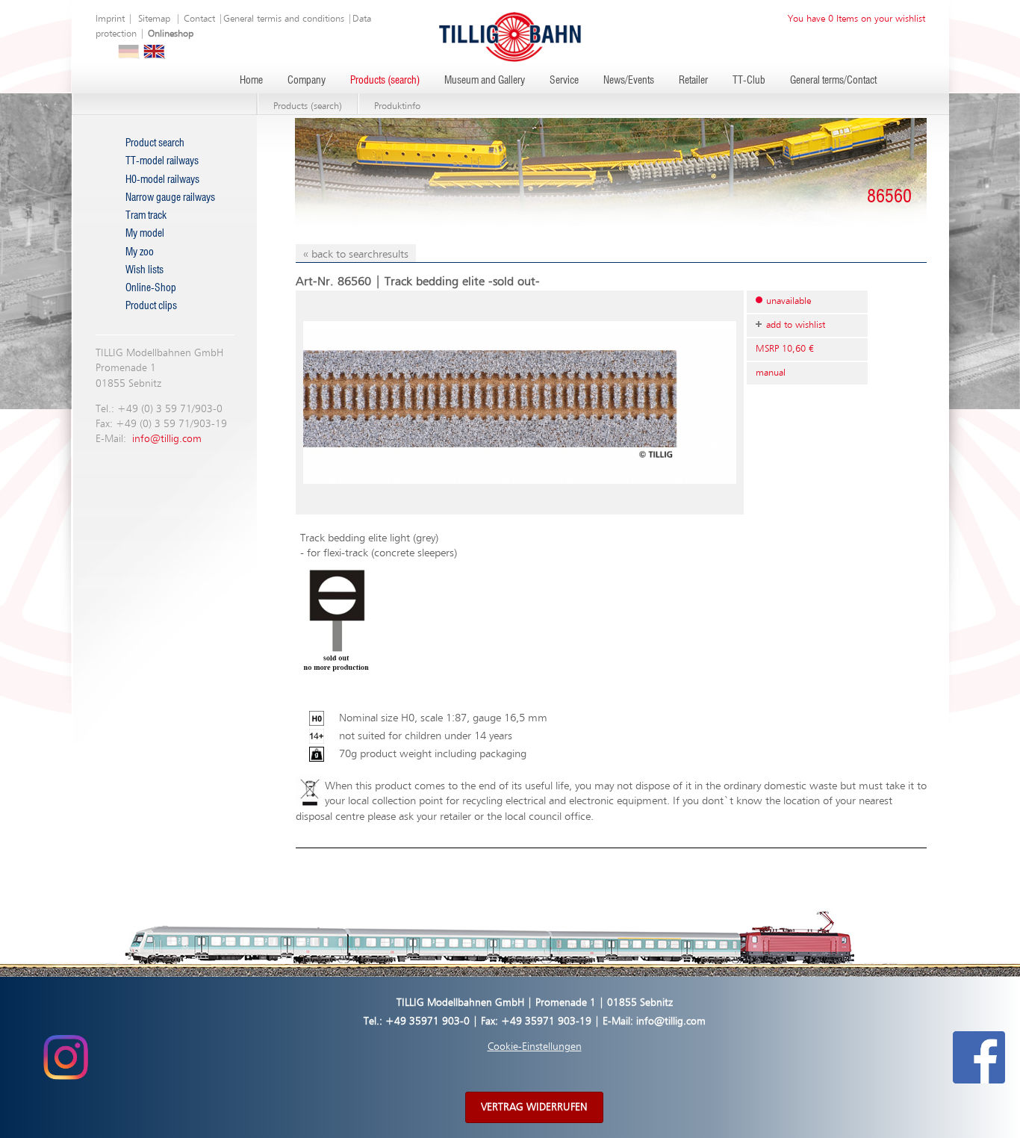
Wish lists (144, 270)
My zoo (139, 252)
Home (251, 80)
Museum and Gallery (484, 80)
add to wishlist (795, 325)
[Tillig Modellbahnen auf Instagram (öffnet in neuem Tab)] (65, 1056)
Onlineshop (170, 34)
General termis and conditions (283, 19)
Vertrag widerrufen (534, 1107)
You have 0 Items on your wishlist (856, 19)
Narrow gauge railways (170, 198)
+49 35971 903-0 (427, 1021)
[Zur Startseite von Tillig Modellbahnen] (510, 36)
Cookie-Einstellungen (535, 1047)
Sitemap (154, 19)
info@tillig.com (167, 439)
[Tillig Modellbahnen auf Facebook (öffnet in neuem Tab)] (979, 1056)
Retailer (693, 80)
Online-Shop (150, 288)
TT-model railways (162, 161)
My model (144, 233)
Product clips (151, 306)
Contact (199, 19)
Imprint (110, 19)
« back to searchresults (355, 254)
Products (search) (385, 80)
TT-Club (749, 80)
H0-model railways (162, 180)
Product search (154, 143)
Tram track (146, 216)
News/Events (628, 80)
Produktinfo (397, 106)
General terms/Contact (833, 80)
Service (564, 80)
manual (771, 373)
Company (306, 80)
